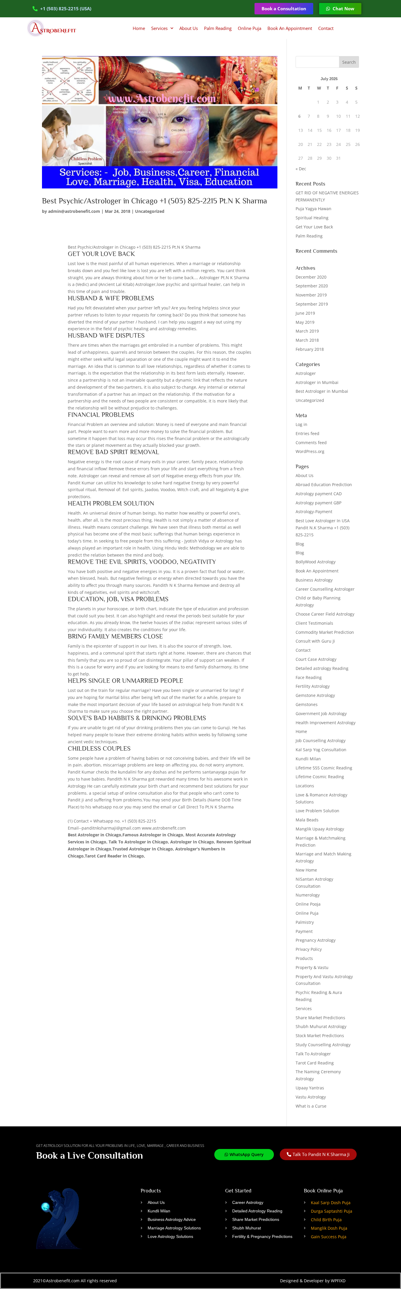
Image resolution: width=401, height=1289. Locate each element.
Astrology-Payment (314, 511)
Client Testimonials (314, 623)
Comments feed (311, 442)
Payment (304, 931)
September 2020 (312, 286)
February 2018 (310, 349)
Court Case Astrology (316, 659)
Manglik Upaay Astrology (320, 829)
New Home (306, 870)
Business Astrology (314, 580)
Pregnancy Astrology (316, 940)
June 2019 (305, 313)
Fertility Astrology (313, 686)
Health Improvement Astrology (325, 722)
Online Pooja (308, 904)
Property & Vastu (312, 967)
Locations (305, 785)
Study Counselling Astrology (323, 1044)
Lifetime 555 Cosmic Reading (324, 768)
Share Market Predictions (320, 1017)
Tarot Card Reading (315, 1063)
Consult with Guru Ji (315, 641)
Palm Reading (218, 28)
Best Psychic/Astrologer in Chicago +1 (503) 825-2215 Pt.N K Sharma (154, 201)
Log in (301, 424)
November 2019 (311, 295)
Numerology (308, 895)
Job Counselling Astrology (321, 740)
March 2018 (307, 340)
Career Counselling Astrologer (325, 589)
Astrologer (306, 373)
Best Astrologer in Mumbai (322, 391)
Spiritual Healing (312, 217)
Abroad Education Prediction (324, 484)
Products (304, 958)
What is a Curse (311, 1106)
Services (159, 28)
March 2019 (307, 331)
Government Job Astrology (321, 713)
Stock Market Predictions (320, 1035)
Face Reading (309, 677)
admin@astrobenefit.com (74, 211)
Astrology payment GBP (318, 503)
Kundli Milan (308, 758)
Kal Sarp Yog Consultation (321, 749)
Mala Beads (307, 820)
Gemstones (307, 704)
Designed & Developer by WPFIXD (313, 1280)
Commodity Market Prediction (325, 632)
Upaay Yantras (310, 1088)
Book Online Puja (323, 1191)
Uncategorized (149, 211)
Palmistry (305, 922)
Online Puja (249, 28)
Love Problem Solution (317, 810)
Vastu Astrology (311, 1097)
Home (139, 28)
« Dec (301, 168)
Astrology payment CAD (319, 493)
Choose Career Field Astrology (325, 614)
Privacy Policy (309, 949)
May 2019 (305, 322)
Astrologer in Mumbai (317, 382)
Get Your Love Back (314, 227)
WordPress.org (310, 451)
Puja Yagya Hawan (313, 208)
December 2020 (311, 277)
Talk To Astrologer (313, 1054)
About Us (188, 28)
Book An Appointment (289, 28)
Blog (300, 544)
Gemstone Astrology (315, 695)
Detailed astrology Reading (322, 668)
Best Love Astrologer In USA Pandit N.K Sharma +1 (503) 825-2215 (323, 527)
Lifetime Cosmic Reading (320, 776)
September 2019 (312, 304)
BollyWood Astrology (316, 562)
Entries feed (307, 433)
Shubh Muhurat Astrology (321, 1026)
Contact (325, 28)
